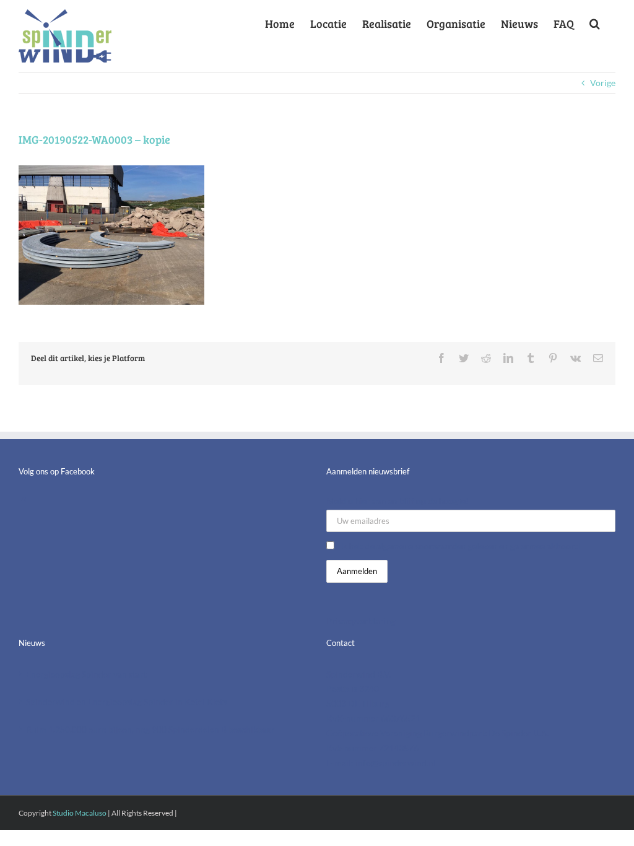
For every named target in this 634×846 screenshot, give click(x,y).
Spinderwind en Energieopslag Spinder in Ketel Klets (126, 701)
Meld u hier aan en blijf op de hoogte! (397, 500)
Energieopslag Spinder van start (86, 674)
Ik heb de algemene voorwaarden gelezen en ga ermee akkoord (460, 546)
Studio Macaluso (79, 813)
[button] (594, 21)
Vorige (602, 82)
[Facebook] (23, 502)
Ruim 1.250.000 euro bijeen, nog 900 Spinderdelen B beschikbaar (150, 729)
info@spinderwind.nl (395, 762)
